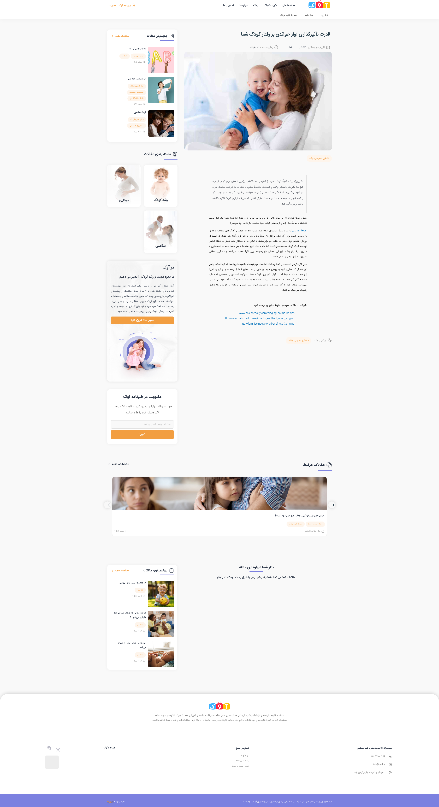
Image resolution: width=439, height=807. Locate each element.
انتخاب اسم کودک (137, 49)
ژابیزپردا (110, 801)
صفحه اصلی (288, 5)
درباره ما (243, 5)
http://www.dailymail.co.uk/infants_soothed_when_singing (259, 318)
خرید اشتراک (270, 5)
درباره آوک (245, 755)
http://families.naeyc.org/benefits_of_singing (267, 324)
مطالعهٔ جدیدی (299, 231)
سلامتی (309, 15)
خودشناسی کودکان (137, 79)
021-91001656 (378, 756)
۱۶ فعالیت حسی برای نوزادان (132, 583)
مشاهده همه (122, 36)
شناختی (140, 590)
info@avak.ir (379, 764)
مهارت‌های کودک (288, 15)
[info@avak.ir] (390, 764)
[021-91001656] (390, 756)
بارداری (325, 15)
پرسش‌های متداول (241, 761)
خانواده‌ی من (138, 56)
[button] (107, 504)
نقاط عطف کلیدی (137, 98)
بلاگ (255, 5)
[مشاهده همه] (112, 36)
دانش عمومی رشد (319, 158)
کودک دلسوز (140, 112)
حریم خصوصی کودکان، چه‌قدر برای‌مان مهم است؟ (299, 516)
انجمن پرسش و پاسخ (240, 766)
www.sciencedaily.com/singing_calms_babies (266, 313)
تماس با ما (228, 5)
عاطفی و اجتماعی (136, 92)
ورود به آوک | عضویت (120, 5)
